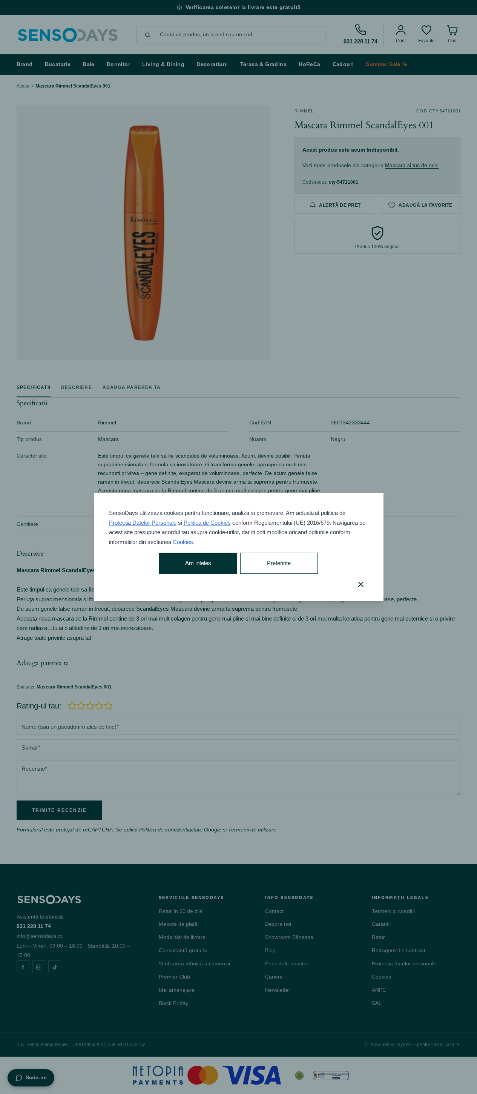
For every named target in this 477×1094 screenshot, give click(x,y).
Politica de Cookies (207, 522)
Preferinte (279, 563)
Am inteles (198, 563)
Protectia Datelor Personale (142, 522)
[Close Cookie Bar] (360, 584)
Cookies (183, 542)
